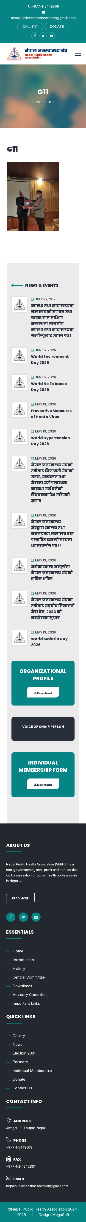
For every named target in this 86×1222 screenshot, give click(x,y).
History (19, 968)
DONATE (57, 26)
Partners (20, 1062)
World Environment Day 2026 (50, 359)
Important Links (26, 1003)
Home (36, 102)
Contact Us (22, 1088)
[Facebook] (10, 917)
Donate (19, 1079)
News (17, 1044)
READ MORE (20, 898)
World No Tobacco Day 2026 (49, 386)
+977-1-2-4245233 (20, 1166)
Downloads (22, 986)
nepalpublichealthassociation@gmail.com (37, 1186)
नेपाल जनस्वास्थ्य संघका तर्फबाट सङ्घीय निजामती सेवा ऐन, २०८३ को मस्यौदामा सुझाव (53, 608)
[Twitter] (23, 917)
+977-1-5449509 (45, 6)
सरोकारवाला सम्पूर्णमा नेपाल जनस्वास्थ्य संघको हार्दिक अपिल (52, 572)
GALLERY (30, 26)
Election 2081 (24, 1053)
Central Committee (29, 977)
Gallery (19, 1035)
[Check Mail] (36, 917)
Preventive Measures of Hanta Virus (51, 413)
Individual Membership (32, 1070)
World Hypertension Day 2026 (50, 440)
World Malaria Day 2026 (49, 641)
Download (44, 693)
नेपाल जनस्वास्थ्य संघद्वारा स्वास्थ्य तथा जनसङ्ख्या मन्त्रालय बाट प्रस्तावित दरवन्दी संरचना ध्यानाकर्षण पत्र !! (52, 533)
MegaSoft (60, 1214)
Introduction (23, 959)
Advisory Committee (30, 994)
